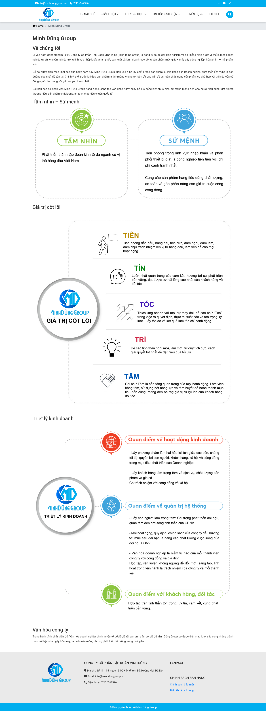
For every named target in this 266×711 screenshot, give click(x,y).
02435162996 (80, 3)
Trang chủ (87, 14)
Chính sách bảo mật (182, 684)
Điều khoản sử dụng (182, 690)
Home (40, 26)
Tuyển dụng (194, 14)
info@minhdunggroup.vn (52, 3)
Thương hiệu (134, 14)
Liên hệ (214, 14)
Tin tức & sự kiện (164, 14)
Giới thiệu (109, 14)
